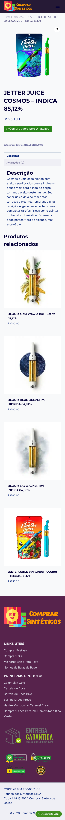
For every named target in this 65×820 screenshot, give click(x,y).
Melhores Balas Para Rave (21, 661)
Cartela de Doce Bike (18, 694)
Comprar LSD (13, 656)
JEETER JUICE (36, 145)
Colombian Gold (14, 682)
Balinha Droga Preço (17, 699)
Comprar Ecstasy (15, 650)
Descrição (12, 155)
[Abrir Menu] (57, 6)
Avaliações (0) (15, 162)
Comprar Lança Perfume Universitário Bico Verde (32, 713)
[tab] (32, 156)
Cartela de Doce (14, 688)
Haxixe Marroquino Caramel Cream (27, 705)
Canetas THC (21, 145)
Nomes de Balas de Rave (20, 667)
